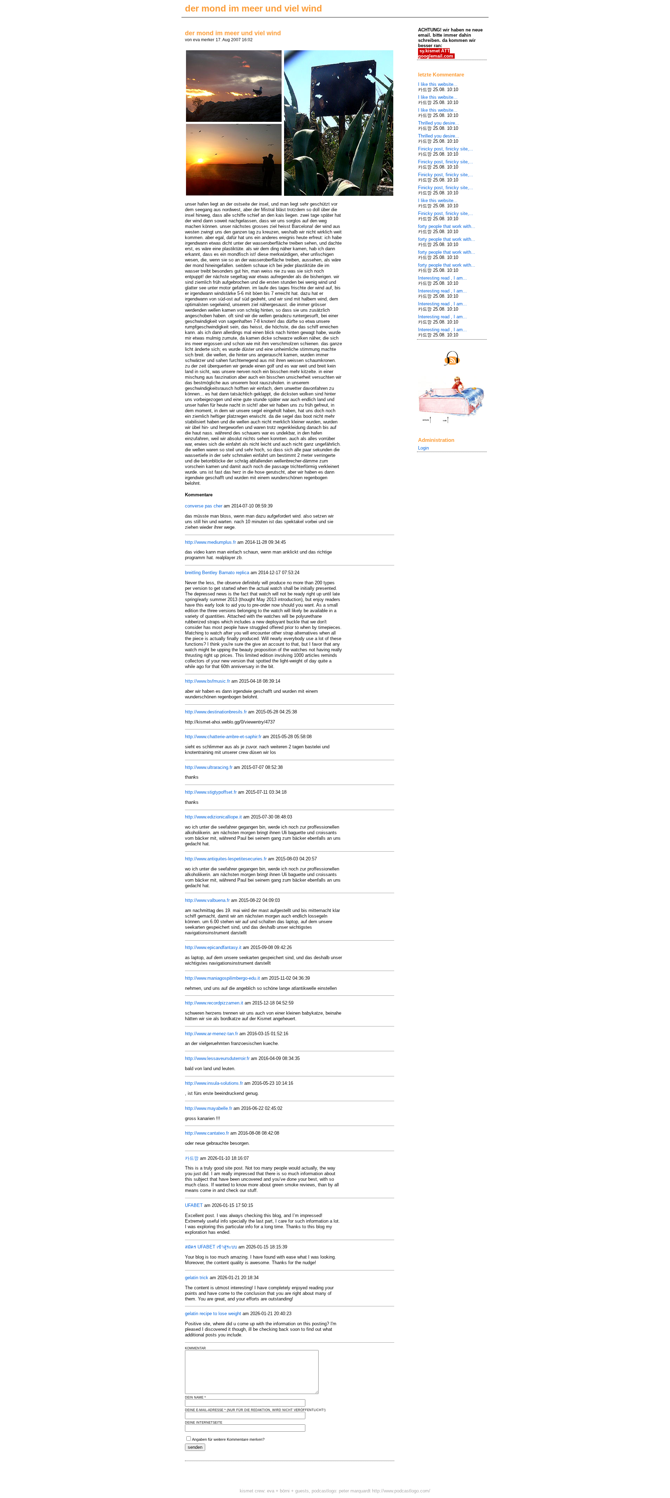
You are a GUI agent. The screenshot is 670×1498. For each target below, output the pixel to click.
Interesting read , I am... (442, 278)
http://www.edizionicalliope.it (213, 817)
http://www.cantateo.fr (207, 1133)
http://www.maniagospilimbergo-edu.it (222, 978)
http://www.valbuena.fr (207, 900)
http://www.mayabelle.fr (208, 1108)
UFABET (194, 1205)
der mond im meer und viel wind (253, 8)
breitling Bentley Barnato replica (217, 572)
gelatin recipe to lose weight (213, 1313)
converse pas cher (203, 506)
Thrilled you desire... (438, 123)
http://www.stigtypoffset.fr (211, 792)
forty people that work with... (446, 226)
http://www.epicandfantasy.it (213, 947)
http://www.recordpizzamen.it (214, 1003)
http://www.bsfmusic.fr (207, 681)
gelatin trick (196, 1277)
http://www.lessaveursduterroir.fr (217, 1058)
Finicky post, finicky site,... (445, 148)
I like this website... (437, 84)
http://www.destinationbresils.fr (216, 711)
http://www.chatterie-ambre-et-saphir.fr (223, 736)
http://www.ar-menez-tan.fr (211, 1033)
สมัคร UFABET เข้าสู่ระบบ (211, 1246)
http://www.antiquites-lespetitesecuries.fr (226, 858)
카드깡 (192, 1158)
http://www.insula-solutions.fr (214, 1083)
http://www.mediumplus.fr (210, 542)
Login (423, 448)
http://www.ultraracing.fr (208, 767)
